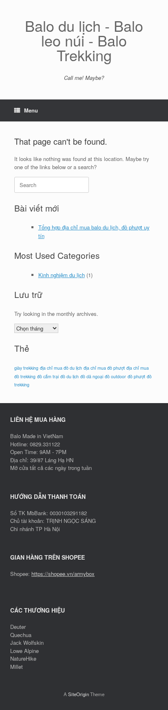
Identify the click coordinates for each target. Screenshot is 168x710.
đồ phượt (136, 376)
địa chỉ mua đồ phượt (104, 368)
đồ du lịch (69, 376)
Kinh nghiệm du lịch (61, 275)
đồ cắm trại (48, 376)
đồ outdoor (115, 376)
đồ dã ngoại (91, 376)
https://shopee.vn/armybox (63, 574)
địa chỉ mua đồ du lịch (61, 368)
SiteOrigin (78, 694)
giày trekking (26, 368)
